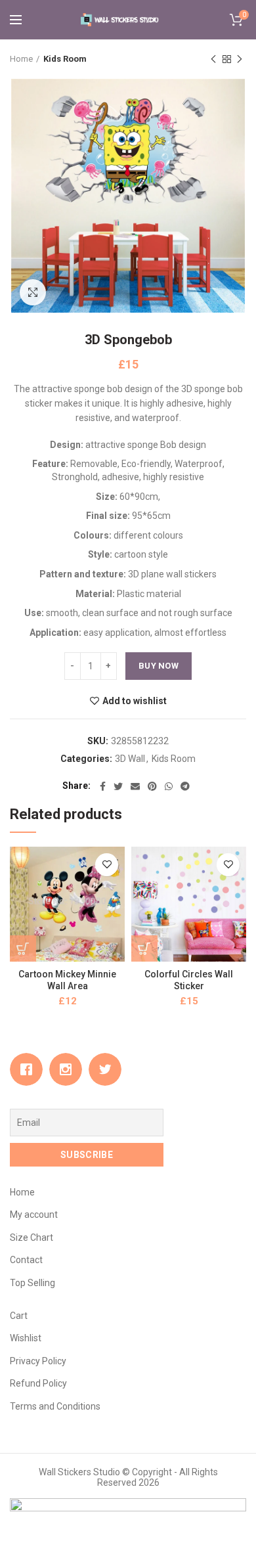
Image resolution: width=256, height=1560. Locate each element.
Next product (239, 59)
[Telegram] (185, 786)
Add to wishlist (134, 700)
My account (34, 1214)
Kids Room (65, 59)
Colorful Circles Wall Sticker (188, 980)
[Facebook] (103, 786)
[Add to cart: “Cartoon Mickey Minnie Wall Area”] (23, 948)
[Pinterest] (152, 786)
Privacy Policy (38, 1361)
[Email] (135, 786)
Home (21, 59)
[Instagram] (69, 1069)
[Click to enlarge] (33, 292)
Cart (19, 1315)
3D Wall (130, 758)
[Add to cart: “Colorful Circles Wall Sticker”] (144, 948)
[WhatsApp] (169, 786)
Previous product (213, 59)
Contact (26, 1260)
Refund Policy (38, 1383)
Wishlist (25, 1338)
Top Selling (32, 1283)
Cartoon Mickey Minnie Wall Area (67, 980)
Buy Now (159, 666)
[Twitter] (118, 786)
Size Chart (31, 1237)
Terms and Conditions (55, 1406)
